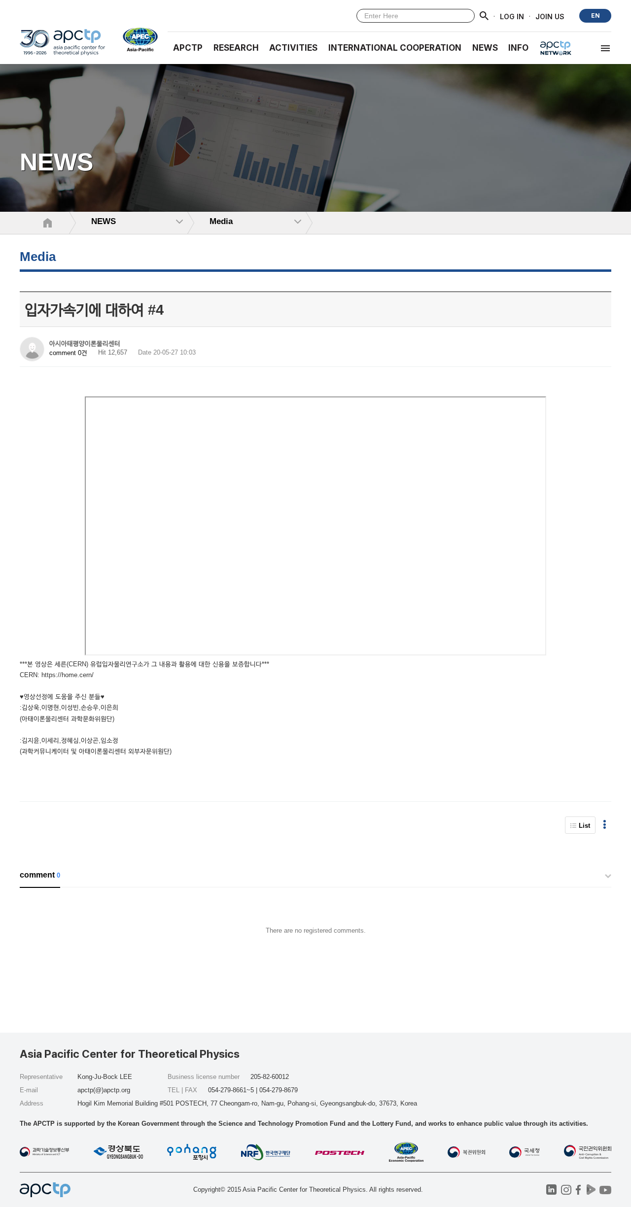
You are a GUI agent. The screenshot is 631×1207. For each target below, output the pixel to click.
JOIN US (549, 16)
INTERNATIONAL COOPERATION (394, 48)
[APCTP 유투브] (605, 1189)
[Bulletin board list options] (604, 825)
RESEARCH (236, 48)
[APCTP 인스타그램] (566, 1189)
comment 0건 (68, 353)
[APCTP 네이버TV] (591, 1189)
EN (595, 15)
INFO (518, 48)
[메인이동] (62, 46)
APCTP (188, 48)
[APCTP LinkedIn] (551, 1189)
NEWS (485, 48)
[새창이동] (136, 39)
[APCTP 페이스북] (578, 1189)
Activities (293, 48)
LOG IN (512, 16)
